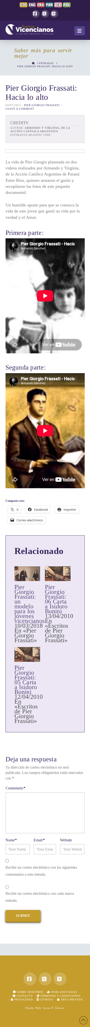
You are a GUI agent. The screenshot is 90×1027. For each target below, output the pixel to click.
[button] (79, 31)
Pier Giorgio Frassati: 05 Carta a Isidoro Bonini (25, 679)
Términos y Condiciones (60, 995)
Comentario (15, 788)
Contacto (24, 995)
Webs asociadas (63, 992)
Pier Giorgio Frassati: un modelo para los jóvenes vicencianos (29, 603)
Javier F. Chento (54, 1007)
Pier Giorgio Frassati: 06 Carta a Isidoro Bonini (56, 599)
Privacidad (23, 999)
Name (11, 840)
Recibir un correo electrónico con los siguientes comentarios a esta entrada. (41, 870)
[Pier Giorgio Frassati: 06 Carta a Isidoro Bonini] (58, 573)
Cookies (46, 999)
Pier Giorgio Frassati (42, 105)
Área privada (71, 999)
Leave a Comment (20, 108)
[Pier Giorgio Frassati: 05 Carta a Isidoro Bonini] (27, 654)
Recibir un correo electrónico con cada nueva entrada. (40, 897)
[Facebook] (36, 14)
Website (66, 840)
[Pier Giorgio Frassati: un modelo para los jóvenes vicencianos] (27, 573)
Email (39, 840)
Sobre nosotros (29, 992)
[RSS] (54, 14)
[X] (45, 14)
